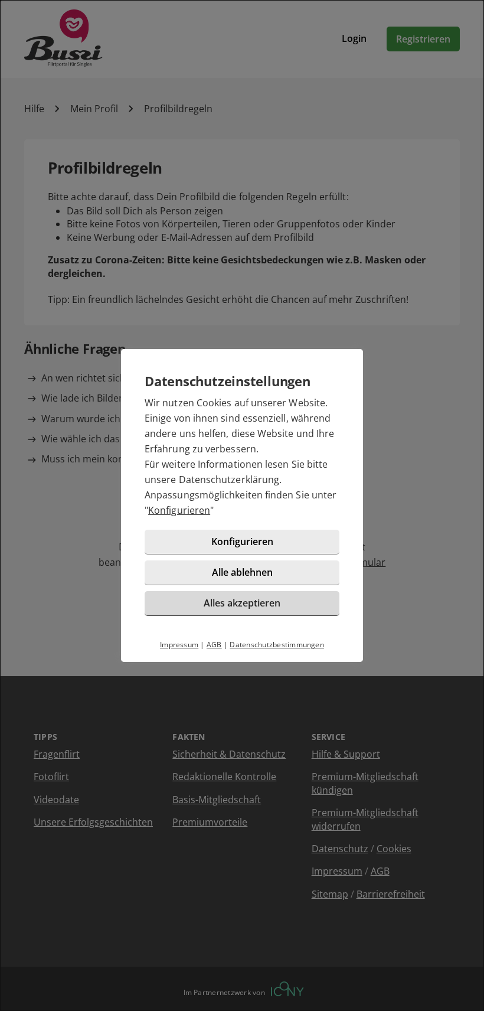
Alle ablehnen (242, 572)
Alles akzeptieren (242, 602)
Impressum (179, 645)
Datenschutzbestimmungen (277, 645)
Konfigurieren (179, 510)
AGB (214, 645)
